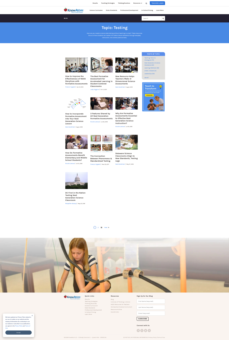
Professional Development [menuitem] (93, 310)
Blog (66, 18)
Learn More (160, 10)
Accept (18, 332)
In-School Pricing (147, 10)
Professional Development (129, 10)
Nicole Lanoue (95, 122)
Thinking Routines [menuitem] (91, 303)
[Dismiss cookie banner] (32, 315)
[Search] (146, 3)
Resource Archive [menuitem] (116, 309)
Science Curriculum (96, 10)
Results (95, 3)
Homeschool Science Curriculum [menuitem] (121, 307)
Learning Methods (151, 68)
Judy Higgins (94, 89)
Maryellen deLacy (70, 203)
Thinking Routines (124, 3)
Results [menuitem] (87, 299)
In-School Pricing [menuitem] (90, 312)
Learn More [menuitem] (88, 314)
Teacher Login (157, 3)
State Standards (111, 10)
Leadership (149, 73)
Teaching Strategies (108, 3)
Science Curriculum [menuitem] (91, 306)
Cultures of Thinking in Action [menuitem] (120, 302)
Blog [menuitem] (112, 299)
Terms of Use (161, 337)
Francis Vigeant (70, 87)
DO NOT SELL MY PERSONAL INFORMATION (135, 337)
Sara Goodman (120, 87)
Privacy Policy (19, 326)
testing (120, 27)
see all (146, 77)
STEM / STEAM (150, 71)
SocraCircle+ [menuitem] (115, 312)
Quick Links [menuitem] (89, 296)
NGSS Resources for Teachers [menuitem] (120, 304)
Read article (70, 89)
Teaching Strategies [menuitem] (91, 301)
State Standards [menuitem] (90, 308)
